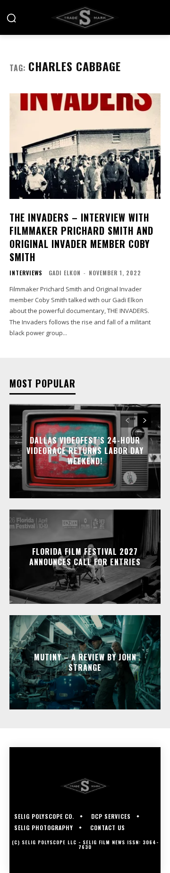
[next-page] (144, 420)
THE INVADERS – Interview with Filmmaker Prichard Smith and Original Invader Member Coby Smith (81, 237)
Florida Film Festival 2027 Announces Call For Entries (85, 556)
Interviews (25, 273)
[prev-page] (127, 420)
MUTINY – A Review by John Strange (85, 662)
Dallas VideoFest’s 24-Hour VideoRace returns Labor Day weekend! (85, 451)
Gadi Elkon (65, 273)
